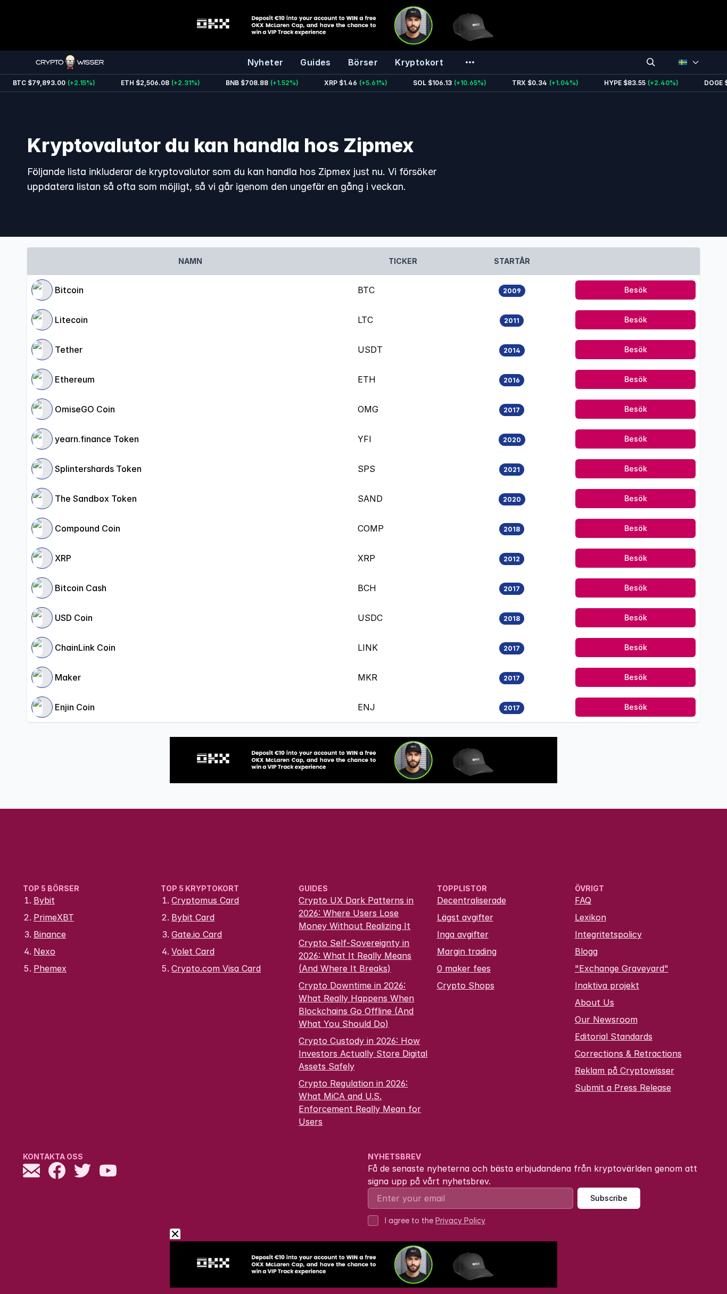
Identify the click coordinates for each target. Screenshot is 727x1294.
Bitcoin (69, 290)
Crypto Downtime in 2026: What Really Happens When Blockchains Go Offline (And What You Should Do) (356, 1004)
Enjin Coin (75, 707)
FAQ (583, 900)
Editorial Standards (613, 1036)
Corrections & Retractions (628, 1053)
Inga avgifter (463, 934)
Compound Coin (87, 528)
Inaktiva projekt (607, 985)
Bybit (44, 900)
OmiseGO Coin (85, 409)
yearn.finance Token (97, 439)
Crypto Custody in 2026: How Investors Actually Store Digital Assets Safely (363, 1053)
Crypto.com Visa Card (216, 968)
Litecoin (71, 319)
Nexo (44, 951)
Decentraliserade (471, 900)
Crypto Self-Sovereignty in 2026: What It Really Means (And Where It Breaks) (355, 956)
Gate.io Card (196, 934)
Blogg (586, 951)
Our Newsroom (606, 1019)
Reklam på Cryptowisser (624, 1070)
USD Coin (74, 617)
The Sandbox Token (96, 498)
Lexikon (590, 917)
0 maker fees (464, 968)
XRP (63, 558)
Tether (68, 349)
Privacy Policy (460, 1220)
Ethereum (75, 379)
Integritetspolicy (608, 934)
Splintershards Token (98, 468)
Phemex (50, 968)
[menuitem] (265, 62)
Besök (635, 289)
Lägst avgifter (465, 917)
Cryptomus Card (205, 900)
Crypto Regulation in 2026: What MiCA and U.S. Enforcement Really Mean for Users (360, 1102)
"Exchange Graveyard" (621, 968)
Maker (68, 677)
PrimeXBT (54, 917)
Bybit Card (192, 917)
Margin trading (467, 951)
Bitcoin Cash (80, 588)
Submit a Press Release (623, 1087)
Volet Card (192, 951)
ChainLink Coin (85, 647)
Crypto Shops (465, 985)
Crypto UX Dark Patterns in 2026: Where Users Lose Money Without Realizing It (356, 913)
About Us (594, 1002)
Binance (50, 934)
